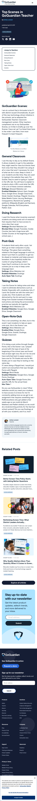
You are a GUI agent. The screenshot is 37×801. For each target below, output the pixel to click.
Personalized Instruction (25, 710)
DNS (21, 718)
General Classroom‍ (9, 55)
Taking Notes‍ (7, 63)
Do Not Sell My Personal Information (18, 792)
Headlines (22, 748)
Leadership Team (24, 728)
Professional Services (7, 718)
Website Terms (5, 765)
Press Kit (22, 750)
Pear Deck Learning (6, 715)
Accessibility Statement (7, 775)
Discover (4, 713)
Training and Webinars (7, 750)
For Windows (23, 713)
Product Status (5, 755)
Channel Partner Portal (25, 733)
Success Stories (6, 735)
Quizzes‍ (6, 68)
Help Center (5, 748)
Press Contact (23, 753)
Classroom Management (25, 706)
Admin (3, 703)
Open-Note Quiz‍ (8, 65)
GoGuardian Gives (24, 738)
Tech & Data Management (26, 708)
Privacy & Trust (5, 730)
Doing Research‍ (8, 58)
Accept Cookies (18, 797)
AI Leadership (5, 733)
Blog (3, 728)
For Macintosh (23, 715)
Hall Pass (4, 710)
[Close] (35, 778)
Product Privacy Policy (7, 772)
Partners (22, 730)
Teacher (4, 706)
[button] (32, 2)
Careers (21, 735)
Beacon (4, 708)
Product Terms (5, 770)
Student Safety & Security (26, 703)
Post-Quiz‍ (7, 60)
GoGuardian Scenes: (10, 53)
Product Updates (6, 753)
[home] (9, 3)
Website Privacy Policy (7, 767)
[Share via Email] (14, 39)
